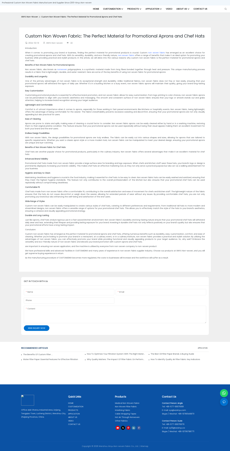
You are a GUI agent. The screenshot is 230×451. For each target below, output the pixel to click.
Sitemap (144, 446)
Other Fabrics (121, 420)
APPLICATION (203, 348)
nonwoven (62, 69)
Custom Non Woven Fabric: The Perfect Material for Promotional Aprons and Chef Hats (81, 16)
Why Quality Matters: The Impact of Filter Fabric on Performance (116, 359)
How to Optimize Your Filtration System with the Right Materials (116, 354)
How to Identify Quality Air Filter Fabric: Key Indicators (175, 359)
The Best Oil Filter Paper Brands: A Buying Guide (172, 354)
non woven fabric (156, 52)
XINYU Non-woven (29, 16)
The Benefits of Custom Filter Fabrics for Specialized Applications (38, 354)
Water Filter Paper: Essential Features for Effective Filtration (50, 359)
